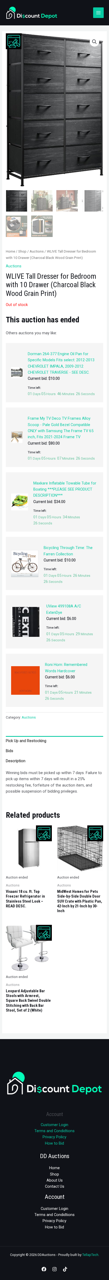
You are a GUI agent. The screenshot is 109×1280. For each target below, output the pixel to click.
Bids (9, 750)
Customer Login (54, 1124)
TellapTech (90, 1255)
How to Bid (54, 1143)
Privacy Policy (54, 1137)
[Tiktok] (65, 1269)
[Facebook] (44, 1269)
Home (10, 251)
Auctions (37, 251)
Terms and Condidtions (54, 1130)
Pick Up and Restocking (26, 740)
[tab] (54, 741)
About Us (55, 1180)
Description (15, 760)
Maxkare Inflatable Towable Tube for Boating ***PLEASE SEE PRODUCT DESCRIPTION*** (64, 489)
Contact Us (54, 1186)
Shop (22, 251)
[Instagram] (54, 1269)
